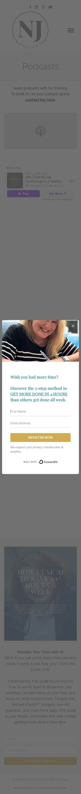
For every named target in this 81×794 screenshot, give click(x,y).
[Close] (73, 326)
